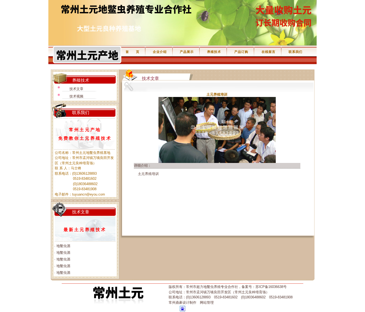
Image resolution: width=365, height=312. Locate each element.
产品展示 (187, 52)
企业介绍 (160, 52)
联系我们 (295, 52)
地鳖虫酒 (63, 246)
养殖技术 (214, 52)
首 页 (132, 52)
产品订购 (241, 52)
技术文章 (76, 89)
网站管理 (207, 303)
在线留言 (268, 52)
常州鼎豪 (176, 303)
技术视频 (76, 96)
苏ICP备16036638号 (271, 287)
